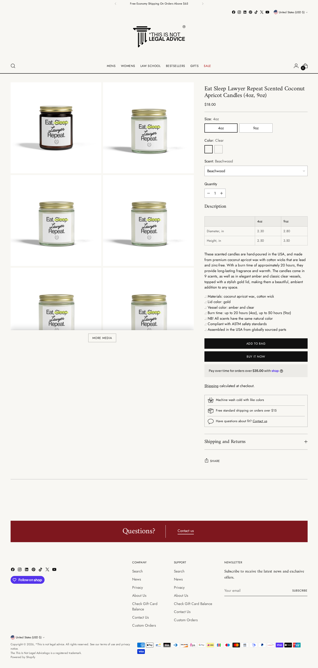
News (136, 579)
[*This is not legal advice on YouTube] (267, 12)
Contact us (260, 421)
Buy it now (256, 356)
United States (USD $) (292, 12)
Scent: (218, 161)
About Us (139, 595)
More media (102, 338)
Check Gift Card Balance (193, 603)
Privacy (137, 587)
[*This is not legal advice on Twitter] (262, 12)
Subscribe (300, 591)
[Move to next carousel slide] (304, 497)
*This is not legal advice (49, 644)
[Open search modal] (13, 66)
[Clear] (208, 149)
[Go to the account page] (296, 66)
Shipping (211, 385)
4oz (221, 128)
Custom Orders (144, 625)
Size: (211, 119)
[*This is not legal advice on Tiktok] (256, 12)
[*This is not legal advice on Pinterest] (250, 12)
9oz (256, 128)
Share (215, 461)
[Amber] (218, 149)
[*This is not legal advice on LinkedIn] (245, 12)
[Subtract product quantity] (208, 193)
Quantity (210, 183)
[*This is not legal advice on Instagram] (239, 12)
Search (137, 571)
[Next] (202, 3)
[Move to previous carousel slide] (294, 497)
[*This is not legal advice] (159, 36)
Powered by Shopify (23, 657)
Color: (214, 140)
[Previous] (115, 3)
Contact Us (140, 617)
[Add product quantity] (221, 193)
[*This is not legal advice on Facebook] (234, 12)
